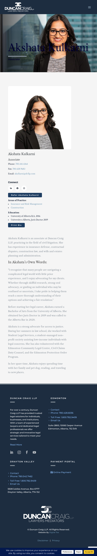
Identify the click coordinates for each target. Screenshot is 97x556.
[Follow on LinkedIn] (11, 452)
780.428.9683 (19, 169)
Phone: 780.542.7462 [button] (21, 476)
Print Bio (16, 225)
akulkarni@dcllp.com (25, 173)
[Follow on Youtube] (34, 452)
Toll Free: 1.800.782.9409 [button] (64, 417)
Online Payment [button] (62, 472)
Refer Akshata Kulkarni (25, 195)
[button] (48, 7)
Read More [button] (16, 444)
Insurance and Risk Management (26, 204)
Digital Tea (54, 532)
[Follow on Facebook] (26, 452)
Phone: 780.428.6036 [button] (62, 413)
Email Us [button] (55, 420)
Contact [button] (55, 409)
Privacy (56, 540)
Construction (17, 207)
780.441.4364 (22, 164)
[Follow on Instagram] (19, 452)
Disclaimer (43, 540)
